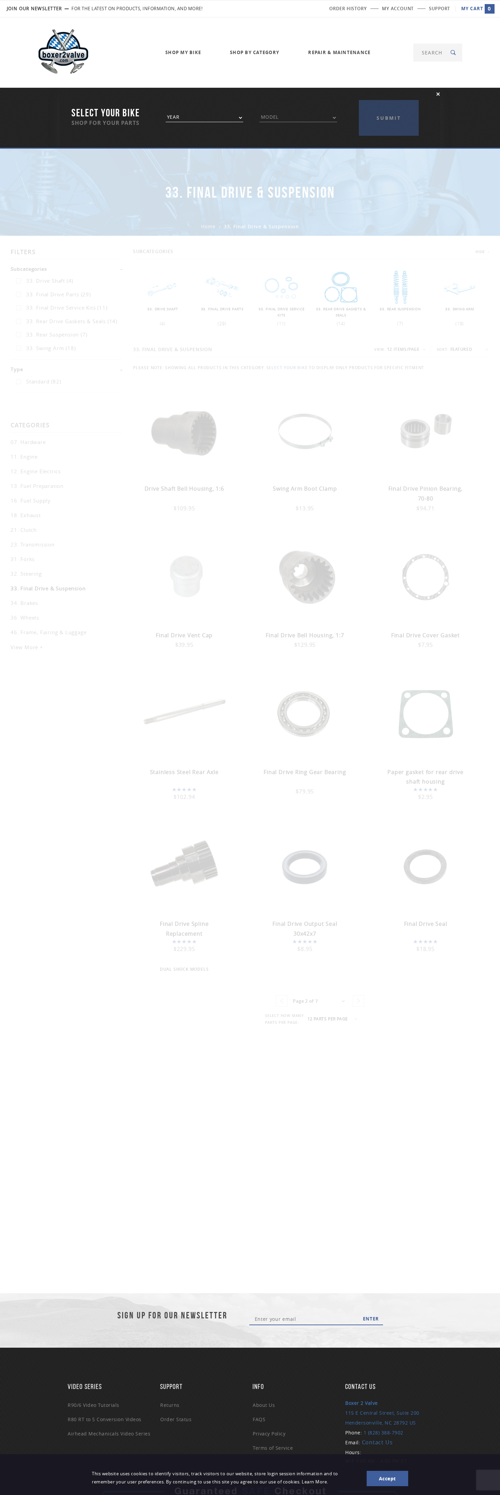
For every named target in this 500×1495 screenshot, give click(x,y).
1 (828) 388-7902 (383, 1432)
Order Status (175, 1419)
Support (439, 8)
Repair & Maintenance (339, 52)
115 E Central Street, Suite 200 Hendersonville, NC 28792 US (382, 1413)
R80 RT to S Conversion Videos (104, 1419)
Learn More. (315, 1482)
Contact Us (377, 1442)
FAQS (259, 1419)
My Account (398, 8)
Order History (348, 8)
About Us (264, 1405)
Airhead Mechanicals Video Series (109, 1433)
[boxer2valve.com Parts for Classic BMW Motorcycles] (63, 52)
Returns (170, 1405)
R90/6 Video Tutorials (93, 1405)
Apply (389, 105)
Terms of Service (273, 1448)
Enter (371, 1319)
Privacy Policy (269, 1433)
